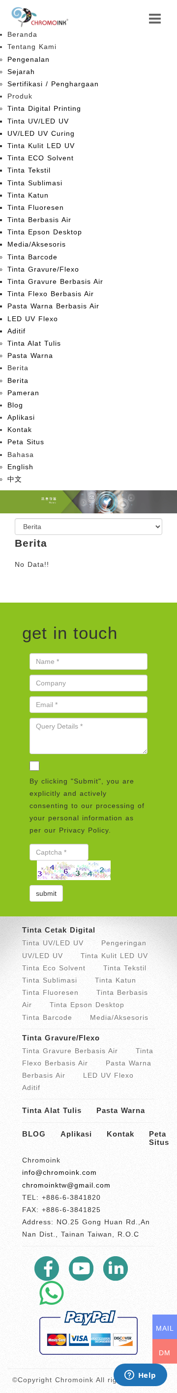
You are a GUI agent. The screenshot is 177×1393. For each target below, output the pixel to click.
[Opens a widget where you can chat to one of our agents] (140, 1376)
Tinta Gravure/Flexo (43, 269)
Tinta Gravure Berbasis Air (55, 281)
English (20, 467)
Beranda (22, 34)
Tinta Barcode (32, 257)
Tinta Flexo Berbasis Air (50, 294)
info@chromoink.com (59, 1172)
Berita (18, 368)
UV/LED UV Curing (41, 133)
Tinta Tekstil (29, 170)
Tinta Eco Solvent (54, 968)
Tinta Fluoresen (35, 207)
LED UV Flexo (32, 319)
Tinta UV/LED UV (38, 121)
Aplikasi (21, 417)
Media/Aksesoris (36, 244)
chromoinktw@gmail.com (66, 1185)
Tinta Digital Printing (44, 108)
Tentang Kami (32, 47)
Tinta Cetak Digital (58, 930)
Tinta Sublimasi (34, 183)
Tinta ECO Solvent (40, 158)
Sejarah (21, 72)
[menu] (155, 19)
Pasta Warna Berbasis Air (53, 306)
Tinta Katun (28, 195)
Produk (19, 96)
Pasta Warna (30, 355)
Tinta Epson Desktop (44, 232)
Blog (15, 405)
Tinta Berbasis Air (39, 220)
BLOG (34, 1134)
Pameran (23, 393)
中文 (14, 479)
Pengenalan (28, 59)
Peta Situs (25, 442)
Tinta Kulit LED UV (41, 146)
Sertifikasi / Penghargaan (53, 84)
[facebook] (46, 1268)
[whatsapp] (51, 1293)
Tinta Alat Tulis (34, 343)
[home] (39, 16)
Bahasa (20, 454)
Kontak (19, 429)
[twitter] (115, 1268)
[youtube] (81, 1268)
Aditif (16, 331)
